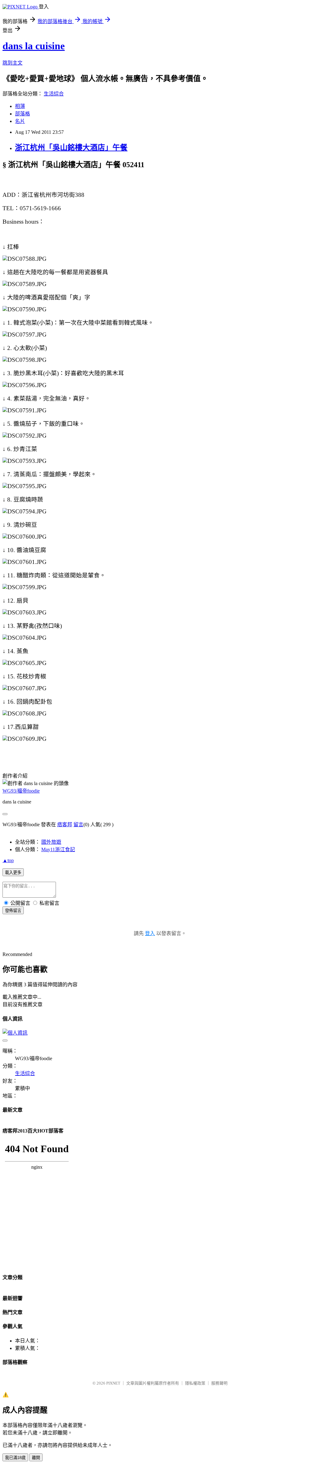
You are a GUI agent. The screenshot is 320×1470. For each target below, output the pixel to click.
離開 (36, 1457)
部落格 (22, 113)
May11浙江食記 (58, 849)
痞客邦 (64, 824)
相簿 (20, 106)
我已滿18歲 (15, 1457)
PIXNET (113, 1383)
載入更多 (13, 872)
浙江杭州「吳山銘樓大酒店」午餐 (71, 147)
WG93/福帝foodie (21, 790)
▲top (8, 860)
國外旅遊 (51, 842)
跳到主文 (12, 62)
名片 (20, 121)
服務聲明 (219, 1383)
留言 (78, 824)
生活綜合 (54, 93)
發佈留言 (13, 910)
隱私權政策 (195, 1383)
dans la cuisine (33, 45)
